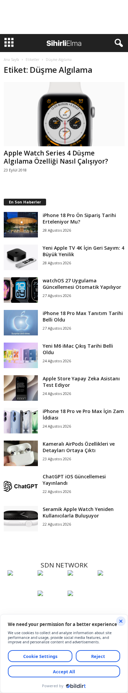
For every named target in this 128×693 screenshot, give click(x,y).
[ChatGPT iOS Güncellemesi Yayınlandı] (21, 486)
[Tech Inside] (111, 585)
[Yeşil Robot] (81, 585)
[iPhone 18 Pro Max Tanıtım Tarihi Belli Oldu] (21, 322)
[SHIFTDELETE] (21, 585)
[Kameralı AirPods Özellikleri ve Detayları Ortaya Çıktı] (21, 453)
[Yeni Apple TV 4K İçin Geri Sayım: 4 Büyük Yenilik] (21, 257)
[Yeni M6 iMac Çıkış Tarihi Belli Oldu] (21, 355)
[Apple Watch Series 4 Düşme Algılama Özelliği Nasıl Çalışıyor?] (64, 114)
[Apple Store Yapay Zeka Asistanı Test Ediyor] (21, 388)
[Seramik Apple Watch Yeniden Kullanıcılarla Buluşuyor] (21, 518)
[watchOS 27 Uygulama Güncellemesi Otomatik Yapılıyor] (21, 290)
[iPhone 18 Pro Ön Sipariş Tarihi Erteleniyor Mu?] (21, 224)
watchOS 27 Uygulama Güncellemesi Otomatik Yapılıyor (82, 283)
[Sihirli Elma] (51, 585)
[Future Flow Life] (81, 606)
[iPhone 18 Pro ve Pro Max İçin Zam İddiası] (21, 420)
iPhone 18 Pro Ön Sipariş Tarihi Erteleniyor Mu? (79, 218)
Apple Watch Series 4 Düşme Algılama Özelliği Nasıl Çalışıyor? (56, 157)
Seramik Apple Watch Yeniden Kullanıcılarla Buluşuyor (78, 512)
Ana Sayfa (11, 59)
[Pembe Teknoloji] (51, 606)
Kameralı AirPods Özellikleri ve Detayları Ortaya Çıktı (79, 447)
